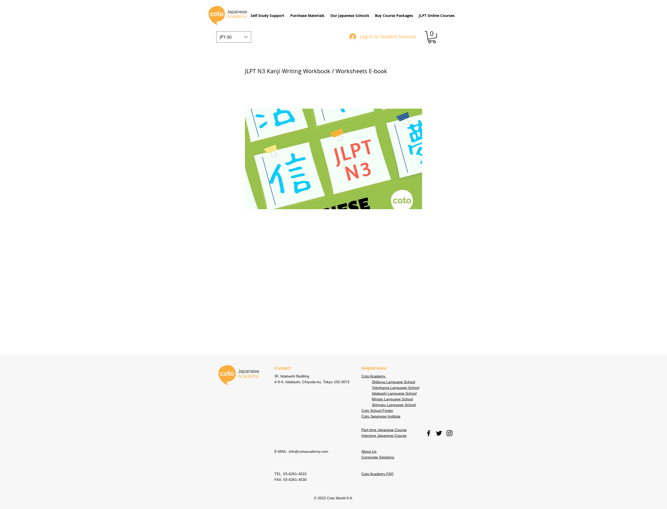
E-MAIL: (281, 451)
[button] (267, 15)
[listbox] (233, 37)
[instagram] (449, 433)
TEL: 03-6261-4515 (291, 474)
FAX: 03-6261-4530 (290, 479)
